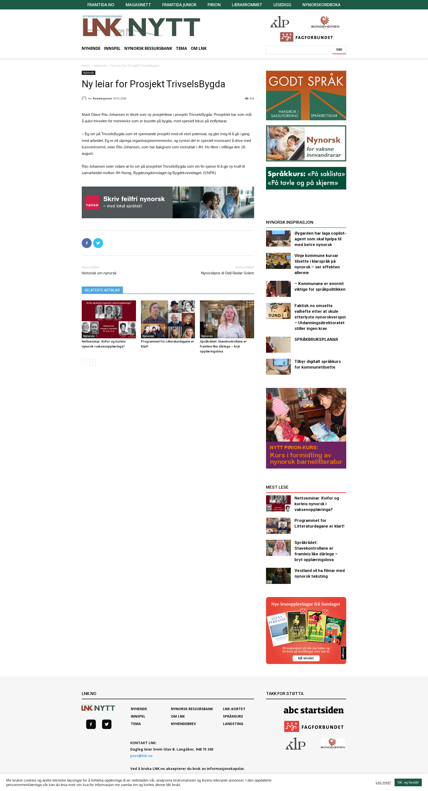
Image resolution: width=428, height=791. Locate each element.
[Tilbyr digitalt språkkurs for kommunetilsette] (278, 367)
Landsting (233, 723)
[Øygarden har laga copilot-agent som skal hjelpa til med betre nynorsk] (278, 238)
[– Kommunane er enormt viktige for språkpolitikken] (278, 289)
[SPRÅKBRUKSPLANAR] (278, 345)
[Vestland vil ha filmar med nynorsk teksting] (278, 576)
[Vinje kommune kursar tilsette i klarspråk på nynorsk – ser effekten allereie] (278, 261)
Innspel (138, 716)
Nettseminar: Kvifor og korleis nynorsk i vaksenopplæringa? (316, 504)
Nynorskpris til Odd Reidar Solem (227, 273)
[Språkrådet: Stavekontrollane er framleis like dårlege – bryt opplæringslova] (227, 319)
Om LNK (178, 716)
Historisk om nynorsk (99, 273)
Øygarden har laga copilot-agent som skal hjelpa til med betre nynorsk (320, 239)
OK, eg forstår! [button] (408, 782)
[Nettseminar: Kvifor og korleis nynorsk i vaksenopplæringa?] (109, 319)
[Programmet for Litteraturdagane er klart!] (168, 319)
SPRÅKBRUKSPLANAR (316, 339)
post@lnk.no (141, 755)
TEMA (136, 723)
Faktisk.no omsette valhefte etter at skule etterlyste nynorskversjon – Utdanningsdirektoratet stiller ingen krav (320, 317)
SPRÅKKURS (233, 716)
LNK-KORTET (234, 708)
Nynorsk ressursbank (192, 708)
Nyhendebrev (183, 723)
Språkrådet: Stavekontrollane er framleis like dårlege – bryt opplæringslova (223, 346)
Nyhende (100, 65)
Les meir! (383, 783)
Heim (85, 65)
